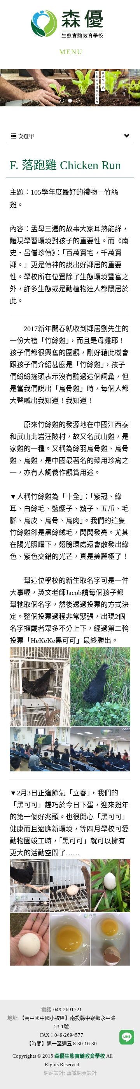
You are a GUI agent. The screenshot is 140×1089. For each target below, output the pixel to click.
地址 (12, 1018)
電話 (46, 1009)
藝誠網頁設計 (81, 1073)
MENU (71, 52)
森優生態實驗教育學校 (70, 23)
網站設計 (54, 1073)
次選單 (25, 136)
